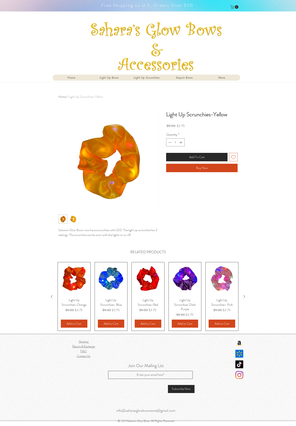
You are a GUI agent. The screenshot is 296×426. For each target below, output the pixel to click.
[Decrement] (169, 142)
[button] (235, 7)
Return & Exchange (83, 346)
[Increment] (181, 142)
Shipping (84, 341)
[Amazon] (239, 343)
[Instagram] (239, 375)
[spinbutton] (175, 142)
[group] (148, 296)
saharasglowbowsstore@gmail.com (150, 410)
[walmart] (239, 354)
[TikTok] (239, 364)
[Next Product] (244, 296)
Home (62, 96)
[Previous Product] (51, 296)
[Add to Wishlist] (233, 157)
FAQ (83, 351)
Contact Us (83, 356)
